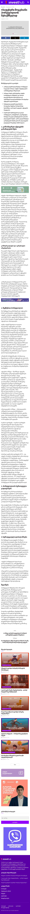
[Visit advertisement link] (15, 838)
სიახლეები (4, 888)
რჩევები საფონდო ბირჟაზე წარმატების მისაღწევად (14, 875)
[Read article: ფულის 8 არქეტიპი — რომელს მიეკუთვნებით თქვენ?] (15, 725)
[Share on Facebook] (5, 38)
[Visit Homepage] (15, 2)
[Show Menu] (2, 2)
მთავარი (3, 7)
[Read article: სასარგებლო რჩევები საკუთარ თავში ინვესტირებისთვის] (15, 747)
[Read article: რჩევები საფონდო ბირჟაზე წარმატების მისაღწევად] (15, 660)
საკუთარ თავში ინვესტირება (8, 752)
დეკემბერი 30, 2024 (5, 671)
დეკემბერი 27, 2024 (5, 759)
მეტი (15, 764)
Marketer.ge (7, 910)
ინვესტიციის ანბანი (10, 7)
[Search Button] (28, 2)
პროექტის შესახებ (5, 907)
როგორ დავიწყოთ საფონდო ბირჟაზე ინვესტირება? (14, 882)
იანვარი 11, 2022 (4, 18)
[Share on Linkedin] (24, 38)
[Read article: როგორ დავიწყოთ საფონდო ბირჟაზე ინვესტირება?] (15, 703)
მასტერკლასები (5, 898)
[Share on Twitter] (15, 38)
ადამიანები (4, 896)
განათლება (10, 906)
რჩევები (3, 893)
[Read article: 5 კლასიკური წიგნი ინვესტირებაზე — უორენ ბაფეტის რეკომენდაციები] (15, 681)
